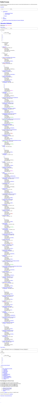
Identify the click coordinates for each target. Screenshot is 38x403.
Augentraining (4, 153)
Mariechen (5, 288)
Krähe (12, 192)
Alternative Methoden (6, 23)
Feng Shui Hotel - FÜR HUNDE (7, 199)
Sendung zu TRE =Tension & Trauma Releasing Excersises (11, 140)
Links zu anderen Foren (6, 62)
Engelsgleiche (6, 229)
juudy (11, 138)
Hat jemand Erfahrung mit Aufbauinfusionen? (9, 129)
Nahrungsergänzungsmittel (6, 70)
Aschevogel (12, 269)
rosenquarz (5, 109)
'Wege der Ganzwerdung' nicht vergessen (8, 57)
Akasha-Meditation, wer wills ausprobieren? (9, 193)
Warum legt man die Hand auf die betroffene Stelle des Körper (12, 266)
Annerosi (5, 317)
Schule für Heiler (5, 335)
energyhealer (13, 74)
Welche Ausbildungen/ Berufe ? (7, 124)
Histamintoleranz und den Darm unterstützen (9, 113)
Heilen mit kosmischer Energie (7, 306)
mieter (12, 197)
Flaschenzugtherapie (5, 271)
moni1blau (5, 135)
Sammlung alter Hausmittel (6, 81)
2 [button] (2, 35)
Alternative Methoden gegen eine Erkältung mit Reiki (10, 260)
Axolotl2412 (6, 224)
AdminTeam (10, 25)
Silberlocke (5, 312)
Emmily (5, 296)
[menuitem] (8, 13)
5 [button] (2, 38)
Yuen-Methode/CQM (5, 183)
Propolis (3, 145)
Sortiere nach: (12, 349)
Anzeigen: (3, 349)
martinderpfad (13, 315)
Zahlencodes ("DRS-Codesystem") (7, 276)
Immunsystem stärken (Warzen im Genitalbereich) (10, 97)
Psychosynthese (4, 204)
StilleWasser (6, 114)
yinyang (5, 336)
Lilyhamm (5, 103)
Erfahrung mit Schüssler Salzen (7, 287)
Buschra (5, 154)
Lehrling (12, 106)
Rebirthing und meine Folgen (7, 167)
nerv (11, 79)
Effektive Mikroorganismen (6, 76)
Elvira (5, 71)
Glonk (12, 285)
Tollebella (5, 307)
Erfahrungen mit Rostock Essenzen (7, 330)
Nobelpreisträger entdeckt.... (6, 282)
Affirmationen (4, 92)
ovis (11, 309)
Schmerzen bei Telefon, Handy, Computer (9, 108)
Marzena (12, 111)
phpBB (5, 392)
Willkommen (4, 46)
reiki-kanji (12, 181)
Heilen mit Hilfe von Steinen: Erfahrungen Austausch (10, 177)
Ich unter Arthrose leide (6, 239)
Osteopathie (4, 311)
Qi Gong (3, 161)
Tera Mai (12, 237)
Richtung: (22, 349)
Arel (4, 245)
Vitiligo (3, 172)
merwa (12, 248)
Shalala (12, 165)
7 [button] (2, 362)
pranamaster (6, 234)
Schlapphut (5, 125)
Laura (11, 299)
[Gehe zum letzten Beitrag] (12, 79)
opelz (11, 232)
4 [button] (2, 37)
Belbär (12, 221)
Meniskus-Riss (4, 255)
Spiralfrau (5, 283)
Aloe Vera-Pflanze (5, 228)
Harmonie (5, 82)
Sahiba (5, 277)
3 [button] (2, 36)
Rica (4, 146)
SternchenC (12, 253)
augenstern (5, 173)
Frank (5, 47)
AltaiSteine (5, 178)
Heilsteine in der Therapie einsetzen (8, 102)
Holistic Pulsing (4, 223)
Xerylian (5, 331)
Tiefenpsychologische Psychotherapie (8, 322)
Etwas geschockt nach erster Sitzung (8, 295)
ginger (5, 256)
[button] (2, 31)
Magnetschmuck (5, 188)
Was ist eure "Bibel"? (5, 215)
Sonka (6, 25)
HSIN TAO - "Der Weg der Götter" (8, 244)
